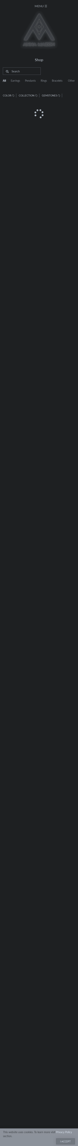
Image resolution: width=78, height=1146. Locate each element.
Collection (27, 95)
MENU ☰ (41, 6)
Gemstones (50, 95)
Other (71, 80)
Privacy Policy (64, 1132)
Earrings (15, 80)
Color (7, 95)
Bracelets (57, 80)
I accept (65, 1141)
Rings (44, 80)
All (4, 80)
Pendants (30, 80)
